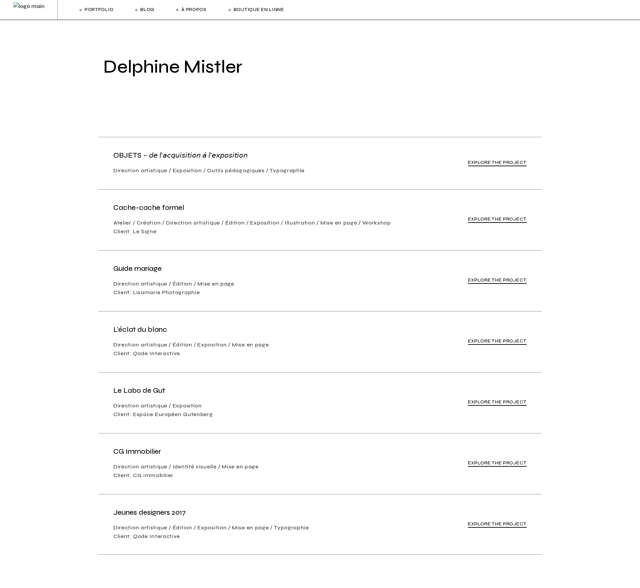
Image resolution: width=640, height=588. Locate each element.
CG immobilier (153, 475)
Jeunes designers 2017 (149, 512)
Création (149, 223)
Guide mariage (137, 269)
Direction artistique (140, 170)
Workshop (376, 223)
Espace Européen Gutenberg (173, 414)
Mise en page (338, 223)
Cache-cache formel (148, 208)
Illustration (300, 223)
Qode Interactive (156, 353)
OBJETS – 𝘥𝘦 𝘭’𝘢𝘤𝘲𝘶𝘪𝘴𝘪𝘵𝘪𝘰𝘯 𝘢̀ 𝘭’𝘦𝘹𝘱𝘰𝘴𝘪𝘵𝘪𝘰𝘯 (180, 155)
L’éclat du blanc (140, 329)
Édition (235, 223)
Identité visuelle (195, 466)
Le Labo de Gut (139, 390)
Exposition (187, 170)
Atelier (122, 223)
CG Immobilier (137, 451)
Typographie (287, 170)
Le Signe (145, 231)
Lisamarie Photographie (166, 292)
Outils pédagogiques (235, 170)
